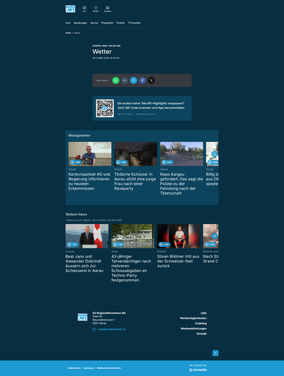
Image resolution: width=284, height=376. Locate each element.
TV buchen (134, 22)
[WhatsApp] (115, 80)
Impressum (89, 368)
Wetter (68, 33)
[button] (124, 80)
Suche (94, 22)
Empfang (201, 323)
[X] (151, 80)
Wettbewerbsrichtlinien (109, 368)
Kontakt (202, 333)
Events (121, 22)
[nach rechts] (214, 154)
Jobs (203, 313)
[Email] (133, 80)
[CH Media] (198, 369)
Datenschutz (74, 368)
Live (68, 22)
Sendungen (80, 22)
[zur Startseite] (70, 8)
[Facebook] (142, 80)
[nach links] (69, 154)
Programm (107, 22)
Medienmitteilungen (194, 328)
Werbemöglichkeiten (193, 318)
